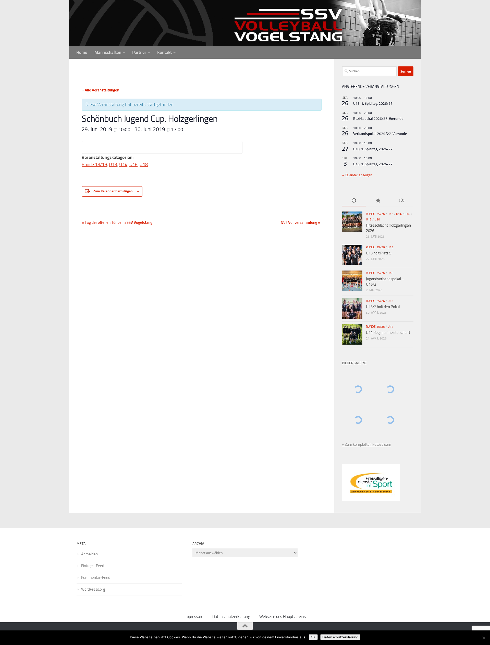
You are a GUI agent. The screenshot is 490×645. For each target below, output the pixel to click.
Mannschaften (107, 52)
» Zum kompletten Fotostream (366, 444)
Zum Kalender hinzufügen (113, 191)
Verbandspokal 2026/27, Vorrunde (380, 134)
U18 (144, 164)
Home (81, 52)
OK (313, 637)
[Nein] (483, 637)
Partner (139, 52)
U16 (133, 164)
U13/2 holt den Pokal (383, 306)
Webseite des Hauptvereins (282, 616)
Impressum (194, 616)
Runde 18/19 (94, 164)
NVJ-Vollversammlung (300, 222)
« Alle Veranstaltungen (100, 90)
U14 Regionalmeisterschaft (388, 332)
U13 (113, 164)
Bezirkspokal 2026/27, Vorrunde (378, 118)
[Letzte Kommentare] (401, 200)
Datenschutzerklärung (231, 616)
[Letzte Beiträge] (354, 200)
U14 (123, 164)
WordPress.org (93, 589)
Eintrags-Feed (92, 566)
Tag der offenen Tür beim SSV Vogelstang (117, 222)
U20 (377, 219)
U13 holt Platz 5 (378, 253)
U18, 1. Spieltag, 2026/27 (373, 149)
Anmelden (89, 554)
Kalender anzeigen (358, 175)
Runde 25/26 (375, 214)
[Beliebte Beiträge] (377, 200)
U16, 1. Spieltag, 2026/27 (373, 164)
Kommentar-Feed (95, 577)
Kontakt (164, 52)
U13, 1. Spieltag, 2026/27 (373, 103)
